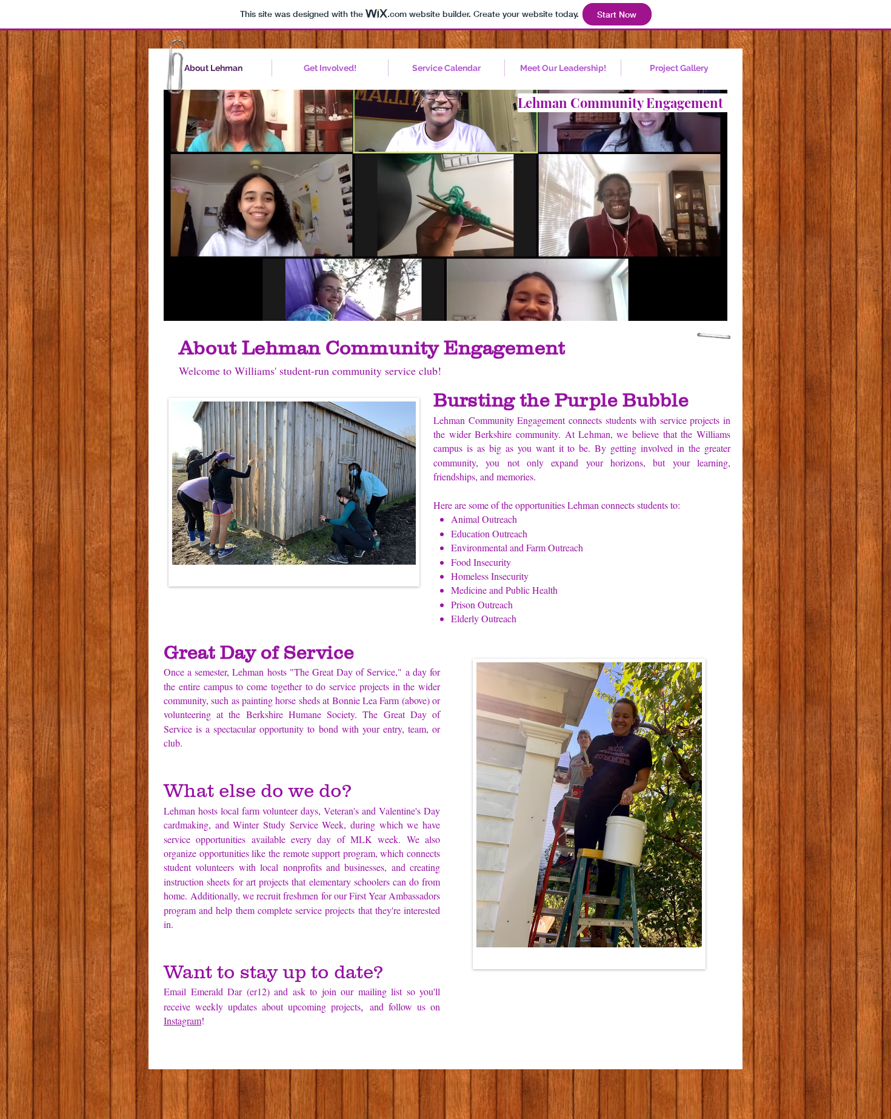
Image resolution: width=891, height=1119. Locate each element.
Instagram (182, 1020)
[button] (445, 206)
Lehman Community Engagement (620, 102)
